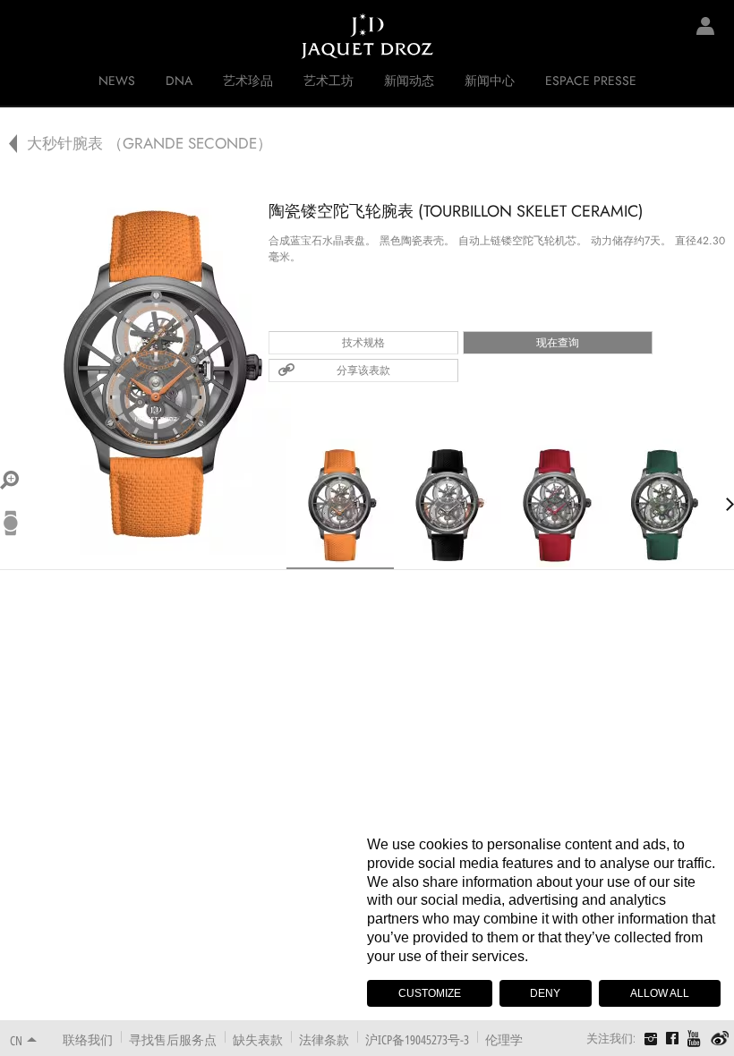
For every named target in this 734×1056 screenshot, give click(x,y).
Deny (545, 993)
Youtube (694, 1038)
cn (16, 1040)
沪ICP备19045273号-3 (417, 1039)
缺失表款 (258, 1039)
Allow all (659, 993)
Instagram (650, 1041)
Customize (429, 993)
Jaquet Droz (27, 36)
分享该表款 (363, 370)
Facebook (672, 1038)
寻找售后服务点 (173, 1039)
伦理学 (504, 1039)
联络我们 (88, 1039)
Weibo (720, 1039)
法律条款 (324, 1039)
